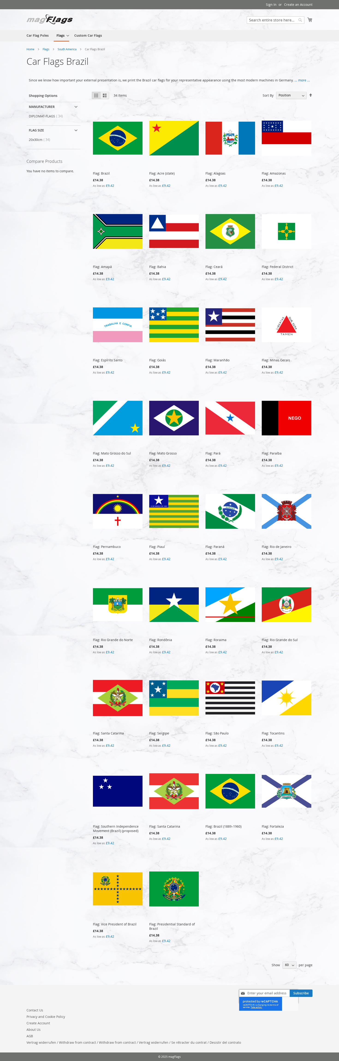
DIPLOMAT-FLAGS (47, 116)
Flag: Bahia (157, 267)
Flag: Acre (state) (162, 173)
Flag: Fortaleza (273, 826)
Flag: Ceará (214, 267)
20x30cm (41, 139)
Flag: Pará (212, 453)
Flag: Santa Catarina (108, 733)
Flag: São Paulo (217, 733)
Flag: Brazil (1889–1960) (223, 826)
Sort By (268, 95)
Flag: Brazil (101, 173)
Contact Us (35, 1010)
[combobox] (275, 20)
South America (67, 49)
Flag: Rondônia (160, 640)
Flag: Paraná (214, 546)
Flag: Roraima (215, 640)
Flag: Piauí (157, 546)
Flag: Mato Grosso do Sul (112, 453)
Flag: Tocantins (273, 733)
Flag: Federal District (277, 267)
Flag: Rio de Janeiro (276, 546)
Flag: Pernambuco (107, 546)
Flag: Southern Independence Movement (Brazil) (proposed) (116, 828)
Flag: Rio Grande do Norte (113, 640)
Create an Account (298, 4)
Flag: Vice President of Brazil (115, 924)
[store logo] (50, 19)
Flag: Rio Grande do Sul (280, 640)
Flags (46, 49)
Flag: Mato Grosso (163, 453)
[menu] (169, 36)
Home (31, 49)
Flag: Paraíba (272, 453)
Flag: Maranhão (217, 360)
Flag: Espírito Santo (107, 360)
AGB (30, 1036)
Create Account (38, 1023)
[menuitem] (37, 35)
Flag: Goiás (157, 360)
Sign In (271, 4)
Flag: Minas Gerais (276, 360)
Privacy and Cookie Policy (46, 1016)
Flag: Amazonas (274, 173)
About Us (34, 1029)
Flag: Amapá (102, 267)
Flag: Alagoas (215, 173)
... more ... (302, 80)
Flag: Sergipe (159, 733)
